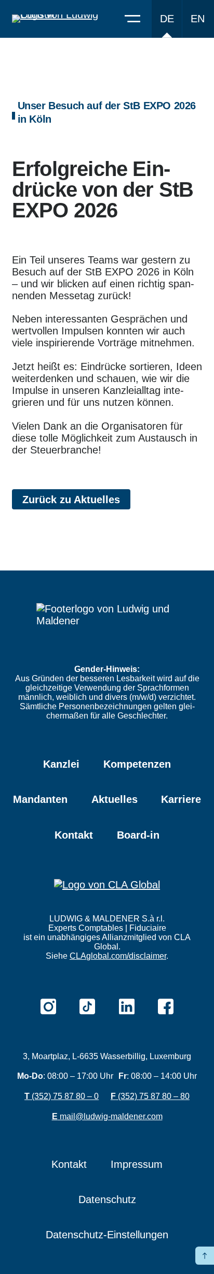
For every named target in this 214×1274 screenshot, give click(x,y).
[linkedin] (127, 1007)
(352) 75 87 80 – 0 (61, 1096)
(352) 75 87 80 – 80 (150, 1096)
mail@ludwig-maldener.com (107, 1116)
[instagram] (48, 1007)
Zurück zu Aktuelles (71, 499)
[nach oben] (204, 1256)
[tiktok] (87, 1007)
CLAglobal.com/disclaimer (118, 955)
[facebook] (165, 1007)
